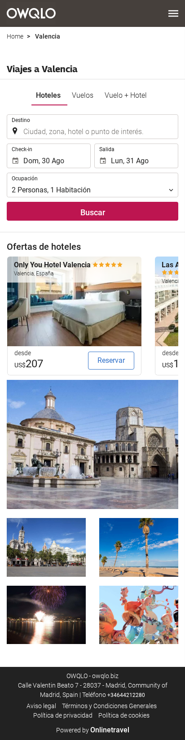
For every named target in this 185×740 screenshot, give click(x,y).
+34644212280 (126, 695)
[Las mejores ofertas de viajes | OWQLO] (31, 13)
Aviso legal (41, 706)
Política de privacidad (62, 715)
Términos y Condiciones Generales (109, 706)
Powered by (92, 730)
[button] (173, 13)
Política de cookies (124, 715)
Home (15, 36)
